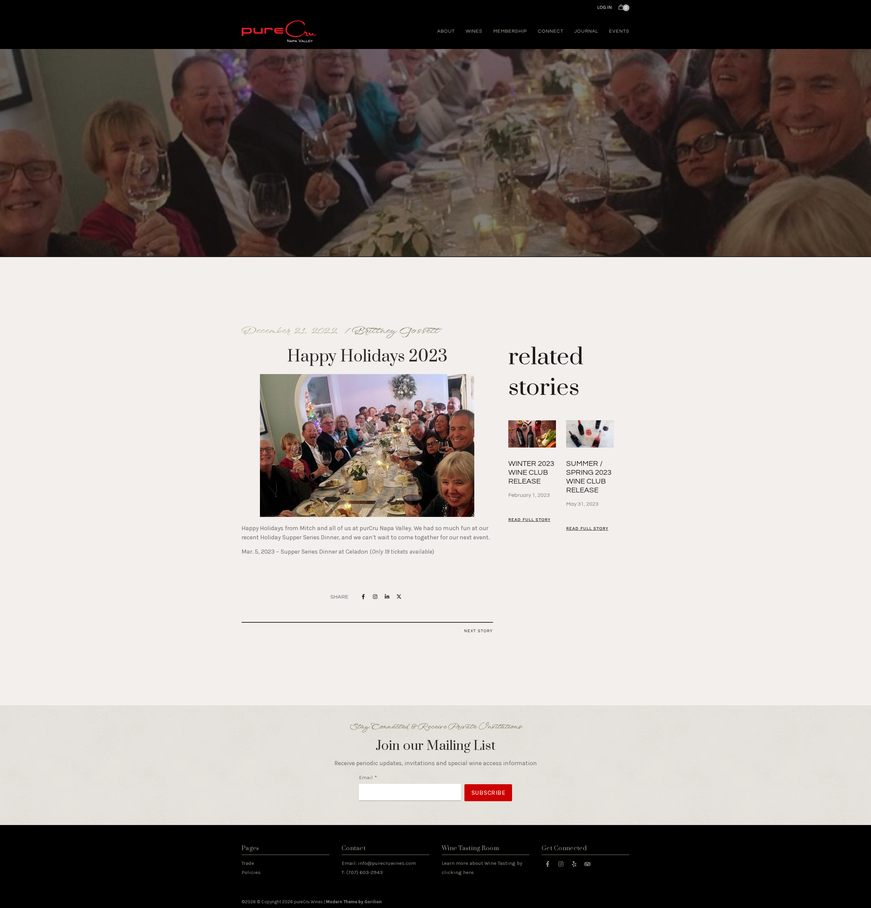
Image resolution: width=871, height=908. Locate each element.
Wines (474, 31)
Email (366, 777)
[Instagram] (560, 864)
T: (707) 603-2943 (362, 872)
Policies (251, 872)
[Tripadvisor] (587, 864)
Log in (604, 7)
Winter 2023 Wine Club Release (531, 472)
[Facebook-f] (547, 864)
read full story (529, 519)
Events (619, 31)
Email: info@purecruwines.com (379, 863)
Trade (248, 863)
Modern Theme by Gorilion (354, 901)
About (446, 31)
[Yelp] (574, 864)
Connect (550, 31)
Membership (510, 31)
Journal (586, 31)
